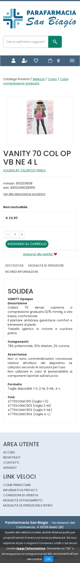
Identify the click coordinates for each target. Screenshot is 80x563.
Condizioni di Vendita (20, 495)
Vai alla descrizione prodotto (24, 194)
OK (48, 559)
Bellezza (39, 79)
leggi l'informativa (30, 548)
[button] (8, 234)
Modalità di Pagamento (22, 500)
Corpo (52, 79)
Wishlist (10, 467)
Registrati (11, 457)
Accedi (9, 452)
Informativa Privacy (20, 490)
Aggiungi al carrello (27, 243)
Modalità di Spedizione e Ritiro (28, 505)
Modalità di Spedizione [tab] (46, 265)
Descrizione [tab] (14, 265)
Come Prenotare (17, 485)
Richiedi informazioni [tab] (21, 272)
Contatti (11, 462)
